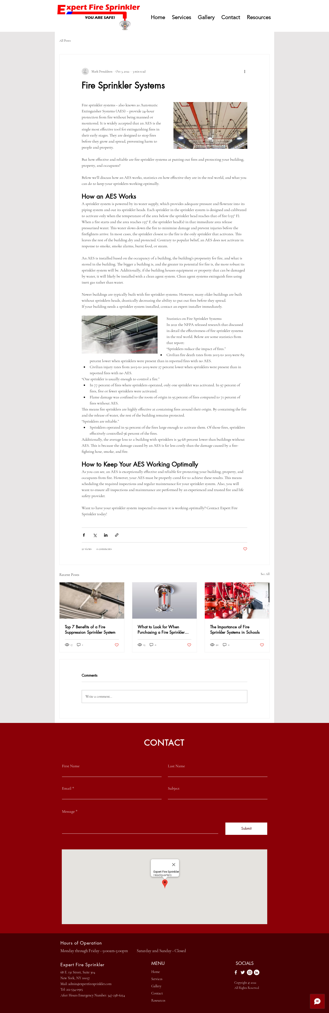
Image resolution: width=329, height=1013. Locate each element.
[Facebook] (236, 972)
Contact (157, 993)
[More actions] (244, 71)
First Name (70, 766)
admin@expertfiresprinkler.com (89, 984)
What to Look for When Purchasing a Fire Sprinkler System (161, 629)
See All (265, 574)
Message (68, 811)
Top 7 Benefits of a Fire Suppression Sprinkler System (90, 629)
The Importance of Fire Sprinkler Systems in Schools (235, 629)
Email (66, 788)
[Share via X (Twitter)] (95, 535)
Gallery (156, 986)
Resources (158, 1000)
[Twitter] (243, 972)
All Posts (65, 41)
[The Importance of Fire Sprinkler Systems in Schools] (237, 600)
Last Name (176, 766)
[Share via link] (117, 535)
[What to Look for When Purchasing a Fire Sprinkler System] (164, 600)
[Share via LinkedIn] (106, 535)
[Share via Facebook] (84, 535)
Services (156, 979)
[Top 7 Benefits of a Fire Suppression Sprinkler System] (92, 600)
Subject (173, 788)
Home (155, 972)
